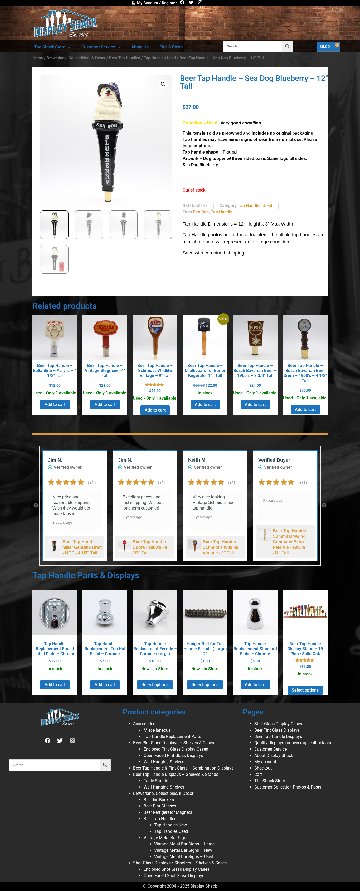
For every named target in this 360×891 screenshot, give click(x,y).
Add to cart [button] (55, 404)
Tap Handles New (170, 825)
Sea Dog (201, 211)
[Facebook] (182, 2)
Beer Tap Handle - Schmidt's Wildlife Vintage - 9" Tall (220, 547)
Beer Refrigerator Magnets (168, 812)
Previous (35, 505)
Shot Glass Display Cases (278, 723)
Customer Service (98, 47)
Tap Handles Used (160, 58)
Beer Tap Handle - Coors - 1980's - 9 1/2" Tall (150, 547)
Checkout (263, 768)
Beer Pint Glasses (160, 806)
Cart (258, 774)
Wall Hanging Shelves (164, 761)
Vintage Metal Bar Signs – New (183, 850)
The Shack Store (49, 47)
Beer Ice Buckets (159, 799)
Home (37, 58)
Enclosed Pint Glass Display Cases (176, 749)
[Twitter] (191, 2)
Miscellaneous (157, 730)
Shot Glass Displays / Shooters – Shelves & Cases (180, 862)
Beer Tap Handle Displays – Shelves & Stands (175, 774)
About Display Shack (273, 755)
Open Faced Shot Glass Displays (174, 875)
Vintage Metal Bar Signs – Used (183, 856)
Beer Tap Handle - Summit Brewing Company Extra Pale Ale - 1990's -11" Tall (290, 541)
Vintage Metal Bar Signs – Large (184, 843)
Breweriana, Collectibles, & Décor (76, 58)
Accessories (144, 723)
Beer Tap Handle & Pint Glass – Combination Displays (183, 768)
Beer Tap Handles (124, 58)
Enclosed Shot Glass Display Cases (176, 869)
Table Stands (156, 780)
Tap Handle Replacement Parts (172, 736)
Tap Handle (221, 211)
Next (324, 505)
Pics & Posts (171, 47)
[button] (163, 84)
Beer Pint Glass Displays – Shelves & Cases (173, 742)
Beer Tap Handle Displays (278, 736)
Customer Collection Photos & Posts (287, 787)
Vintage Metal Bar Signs (166, 837)
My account (265, 761)
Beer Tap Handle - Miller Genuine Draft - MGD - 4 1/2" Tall (82, 547)
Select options (155, 684)
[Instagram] (200, 2)
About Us (140, 47)
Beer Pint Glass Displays (277, 730)
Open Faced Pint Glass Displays (173, 755)
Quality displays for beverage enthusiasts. (293, 742)
